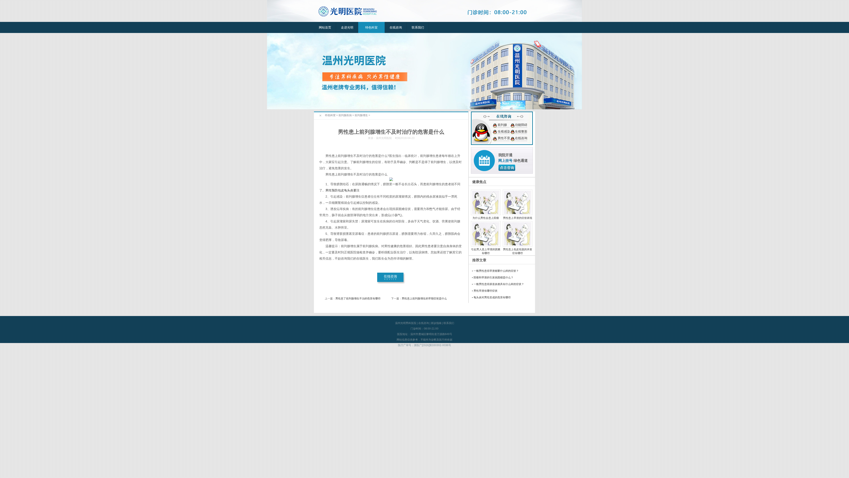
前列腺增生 (361, 115)
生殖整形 (521, 131)
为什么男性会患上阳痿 (485, 218)
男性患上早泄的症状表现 (517, 218)
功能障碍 (521, 125)
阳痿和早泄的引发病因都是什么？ (493, 277)
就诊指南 (436, 323)
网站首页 (325, 27)
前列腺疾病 (345, 115)
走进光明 (347, 27)
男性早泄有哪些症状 (485, 290)
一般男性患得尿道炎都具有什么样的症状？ (499, 284)
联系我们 (418, 27)
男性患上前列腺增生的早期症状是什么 (424, 298)
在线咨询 (396, 27)
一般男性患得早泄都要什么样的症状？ (496, 270)
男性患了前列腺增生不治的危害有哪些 (358, 298)
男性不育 (504, 138)
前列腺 (502, 125)
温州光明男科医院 (405, 323)
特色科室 (371, 27)
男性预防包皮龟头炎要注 (342, 190)
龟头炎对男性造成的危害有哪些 (492, 297)
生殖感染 (504, 131)
